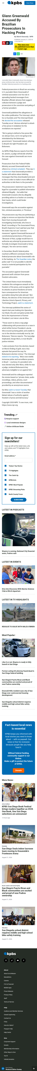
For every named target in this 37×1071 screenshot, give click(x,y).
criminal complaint (18, 169)
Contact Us (7, 1018)
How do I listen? (9, 1025)
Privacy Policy (8, 995)
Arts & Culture (6, 804)
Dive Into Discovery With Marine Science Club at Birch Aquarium (18, 590)
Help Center (7, 1032)
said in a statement (25, 303)
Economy (4, 846)
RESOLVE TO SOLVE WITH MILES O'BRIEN (18, 627)
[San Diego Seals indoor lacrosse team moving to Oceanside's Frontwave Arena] (18, 834)
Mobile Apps (7, 987)
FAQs (5, 1022)
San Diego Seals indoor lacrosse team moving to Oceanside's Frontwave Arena (17, 851)
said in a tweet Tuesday (18, 390)
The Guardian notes (24, 259)
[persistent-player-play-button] (3, 1068)
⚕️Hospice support (11, 419)
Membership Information (11, 1048)
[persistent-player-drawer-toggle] (34, 1068)
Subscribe (18, 500)
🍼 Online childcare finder (14, 426)
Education (4, 928)
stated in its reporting (10, 357)
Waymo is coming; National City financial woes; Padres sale (18, 552)
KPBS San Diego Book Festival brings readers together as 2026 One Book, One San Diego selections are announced (17, 810)
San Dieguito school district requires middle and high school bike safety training (16, 704)
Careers (6, 980)
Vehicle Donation (9, 1059)
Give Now (29, 3)
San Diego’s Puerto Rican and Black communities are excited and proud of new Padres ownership (17, 682)
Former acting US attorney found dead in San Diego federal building (18, 672)
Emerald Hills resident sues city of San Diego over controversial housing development (17, 693)
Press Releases (8, 991)
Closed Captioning (9, 1014)
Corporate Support (9, 1041)
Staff (5, 998)
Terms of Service (9, 1002)
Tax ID (6, 1056)
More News (7, 780)
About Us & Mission (10, 973)
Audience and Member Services (13, 1011)
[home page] (14, 3)
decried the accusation (13, 121)
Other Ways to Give (10, 1052)
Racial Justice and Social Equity (11, 885)
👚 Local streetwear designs (15, 423)
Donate (18, 770)
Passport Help (8, 1029)
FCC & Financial (9, 984)
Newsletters (7, 977)
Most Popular (8, 635)
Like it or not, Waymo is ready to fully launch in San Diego (16, 663)
